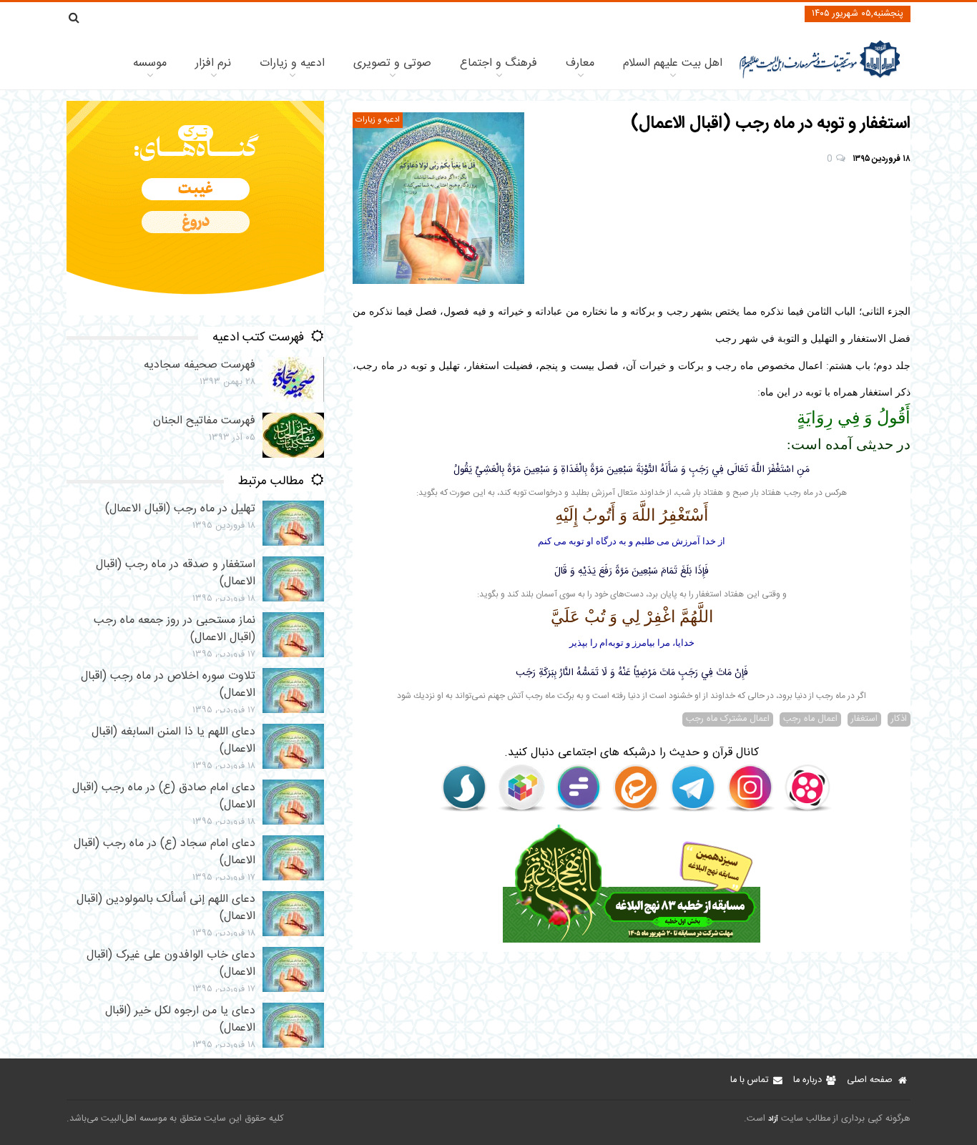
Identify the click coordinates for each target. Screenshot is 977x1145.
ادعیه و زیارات (292, 63)
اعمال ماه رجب (810, 719)
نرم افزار (213, 63)
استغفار (864, 719)
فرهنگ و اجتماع (498, 63)
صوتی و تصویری (392, 63)
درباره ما (807, 1080)
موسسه (150, 63)
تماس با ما (749, 1080)
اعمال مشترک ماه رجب (728, 719)
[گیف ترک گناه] (195, 313)
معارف (580, 63)
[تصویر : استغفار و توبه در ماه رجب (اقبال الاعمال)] (438, 198)
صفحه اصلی (870, 1080)
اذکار (899, 719)
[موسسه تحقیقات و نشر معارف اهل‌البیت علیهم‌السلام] (820, 77)
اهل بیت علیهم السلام (672, 63)
